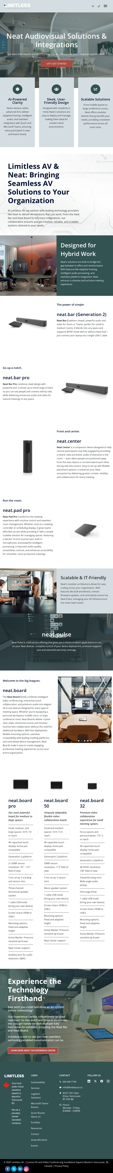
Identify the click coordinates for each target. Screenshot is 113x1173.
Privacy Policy (62, 1165)
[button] (105, 6)
